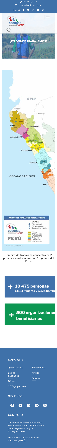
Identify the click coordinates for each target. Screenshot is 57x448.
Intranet (16, 10)
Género (11, 381)
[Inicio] (15, 21)
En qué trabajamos (13, 374)
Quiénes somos (15, 367)
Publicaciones (38, 367)
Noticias (35, 372)
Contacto (36, 377)
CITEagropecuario (17, 386)
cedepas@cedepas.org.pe (29, 5)
